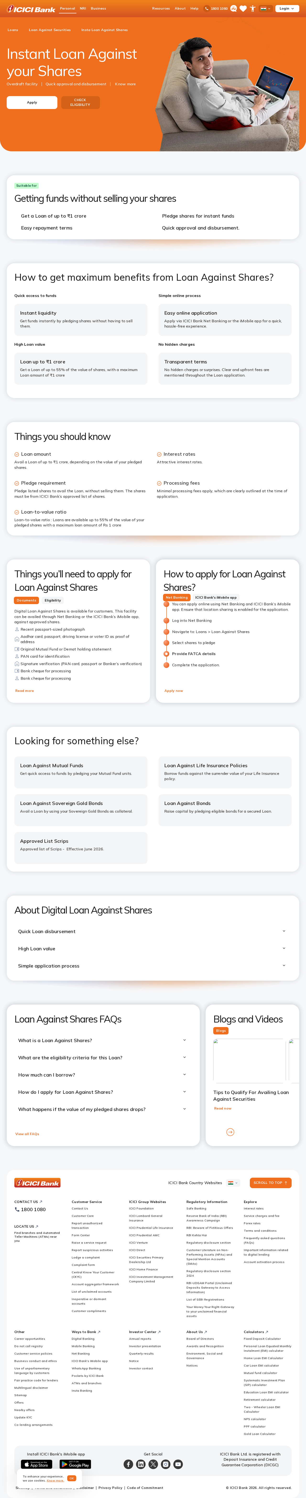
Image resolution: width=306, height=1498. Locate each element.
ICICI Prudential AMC (144, 1235)
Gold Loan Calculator (259, 1434)
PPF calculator (254, 1426)
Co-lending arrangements (33, 1425)
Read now (222, 1108)
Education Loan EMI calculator (266, 1392)
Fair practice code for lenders (36, 1380)
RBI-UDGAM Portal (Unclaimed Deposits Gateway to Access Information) (209, 1287)
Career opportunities (29, 1338)
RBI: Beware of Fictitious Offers (209, 1228)
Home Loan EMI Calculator (263, 1358)
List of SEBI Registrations (205, 1299)
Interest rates (254, 1208)
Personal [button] (67, 8)
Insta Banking (82, 1390)
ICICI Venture (138, 1242)
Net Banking (81, 1353)
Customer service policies (33, 1353)
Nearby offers (24, 1410)
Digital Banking (83, 1338)
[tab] (26, 600)
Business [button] (98, 8)
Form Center (81, 1235)
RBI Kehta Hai (196, 1235)
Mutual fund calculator (260, 1373)
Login (284, 8)
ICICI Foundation (141, 1208)
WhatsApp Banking (86, 1368)
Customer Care (83, 1216)
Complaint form (83, 1265)
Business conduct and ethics (35, 1361)
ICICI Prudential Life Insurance (151, 1228)
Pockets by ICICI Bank (88, 1376)
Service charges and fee (262, 1216)
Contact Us (80, 1208)
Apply (32, 102)
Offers (19, 1402)
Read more (24, 691)
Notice (134, 1361)
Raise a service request (89, 1242)
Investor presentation (145, 1346)
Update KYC (23, 1417)
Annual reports (140, 1338)
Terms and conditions (260, 1230)
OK (72, 1478)
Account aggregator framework (95, 1284)
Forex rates (252, 1223)
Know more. (55, 1480)
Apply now (173, 691)
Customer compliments (89, 1311)
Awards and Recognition (205, 1346)
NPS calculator (255, 1419)
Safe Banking (196, 1208)
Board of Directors (200, 1338)
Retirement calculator (260, 1399)
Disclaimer (85, 1488)
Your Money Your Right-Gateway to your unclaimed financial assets (210, 1311)
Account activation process (264, 1262)
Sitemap (20, 1395)
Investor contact (141, 1368)
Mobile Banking (83, 1346)
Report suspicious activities (92, 1250)
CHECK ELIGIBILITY (80, 102)
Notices (192, 1365)
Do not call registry (28, 1346)
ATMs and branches (87, 1383)
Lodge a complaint (86, 1257)
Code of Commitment (145, 1488)
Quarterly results (141, 1353)
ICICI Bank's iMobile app (90, 1361)
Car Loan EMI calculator (261, 1365)
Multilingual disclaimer (31, 1387)
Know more (125, 84)
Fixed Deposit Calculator (262, 1338)
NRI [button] (83, 8)
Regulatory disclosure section (208, 1242)
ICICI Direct (137, 1250)
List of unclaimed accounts (92, 1291)
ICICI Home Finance (143, 1269)
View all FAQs (27, 1134)
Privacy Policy (110, 1488)
